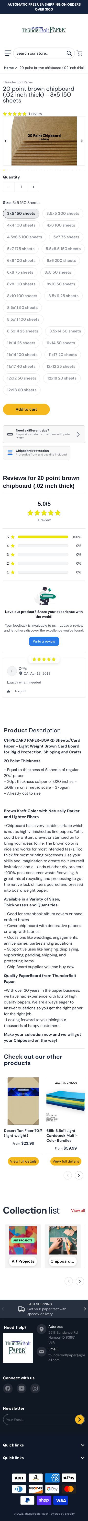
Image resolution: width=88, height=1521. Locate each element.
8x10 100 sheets (22, 295)
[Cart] (80, 53)
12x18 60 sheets (21, 390)
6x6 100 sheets (21, 260)
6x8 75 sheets (20, 272)
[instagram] (35, 1388)
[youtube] (21, 1388)
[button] (8, 53)
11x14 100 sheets (22, 354)
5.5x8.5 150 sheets (63, 248)
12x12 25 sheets (61, 366)
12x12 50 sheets (21, 378)
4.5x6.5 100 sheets (24, 237)
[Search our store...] (69, 53)
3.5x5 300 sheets (62, 213)
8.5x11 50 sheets (22, 307)
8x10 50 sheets (61, 284)
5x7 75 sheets (66, 237)
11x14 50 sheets (60, 342)
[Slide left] (6, 141)
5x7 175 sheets (20, 248)
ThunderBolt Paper (36, 1513)
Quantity (11, 177)
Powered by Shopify (62, 1513)
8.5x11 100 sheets (23, 319)
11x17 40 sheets (21, 366)
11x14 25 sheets (21, 342)
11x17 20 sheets (63, 354)
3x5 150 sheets (21, 213)
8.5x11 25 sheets (63, 295)
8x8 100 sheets (21, 284)
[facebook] (8, 1388)
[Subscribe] (79, 1419)
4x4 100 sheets (21, 225)
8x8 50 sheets (57, 272)
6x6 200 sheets (61, 260)
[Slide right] (82, 141)
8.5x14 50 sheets (65, 331)
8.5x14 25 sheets (22, 331)
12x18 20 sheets (62, 378)
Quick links (13, 1445)
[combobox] (44, 53)
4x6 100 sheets (61, 225)
